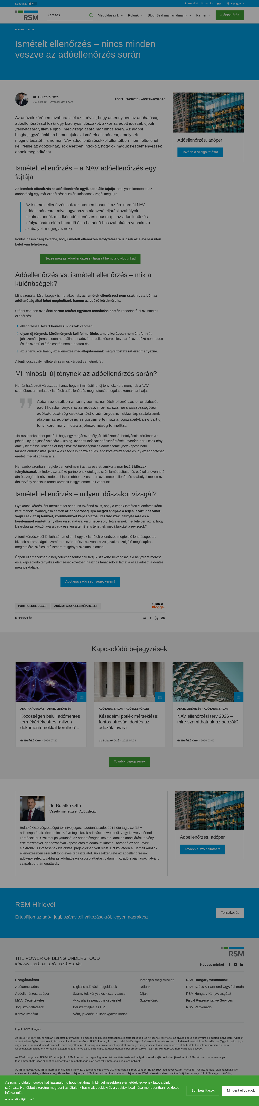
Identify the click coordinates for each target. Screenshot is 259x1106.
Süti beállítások (202, 1090)
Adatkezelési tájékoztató (19, 1099)
